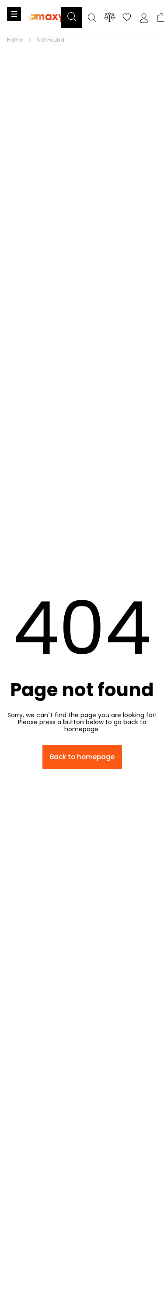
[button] (71, 17)
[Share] (127, 18)
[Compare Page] (109, 17)
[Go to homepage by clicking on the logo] (46, 27)
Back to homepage (82, 756)
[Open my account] (144, 18)
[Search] (91, 18)
